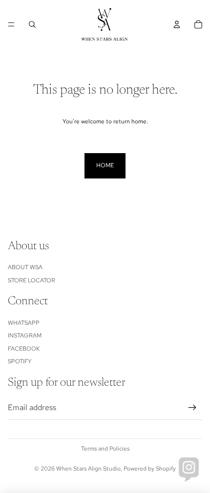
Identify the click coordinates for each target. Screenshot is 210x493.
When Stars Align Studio (88, 469)
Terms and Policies (105, 449)
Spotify (20, 361)
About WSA (25, 267)
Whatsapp (24, 323)
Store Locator (31, 280)
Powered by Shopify (150, 469)
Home (105, 165)
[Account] (177, 24)
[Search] (32, 24)
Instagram (25, 335)
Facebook (24, 349)
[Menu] (11, 24)
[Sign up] (192, 407)
